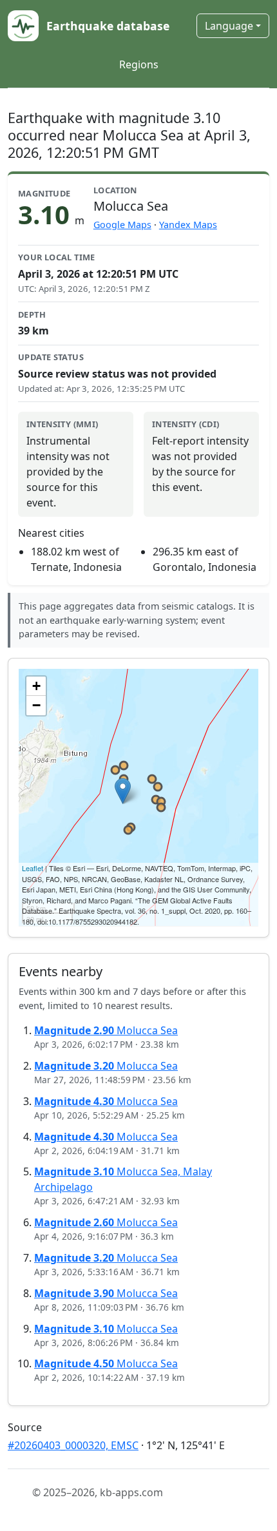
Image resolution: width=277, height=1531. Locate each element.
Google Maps (122, 224)
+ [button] (36, 686)
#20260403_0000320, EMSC (73, 1445)
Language (229, 26)
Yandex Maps (188, 224)
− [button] (36, 705)
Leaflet (32, 868)
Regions (138, 64)
